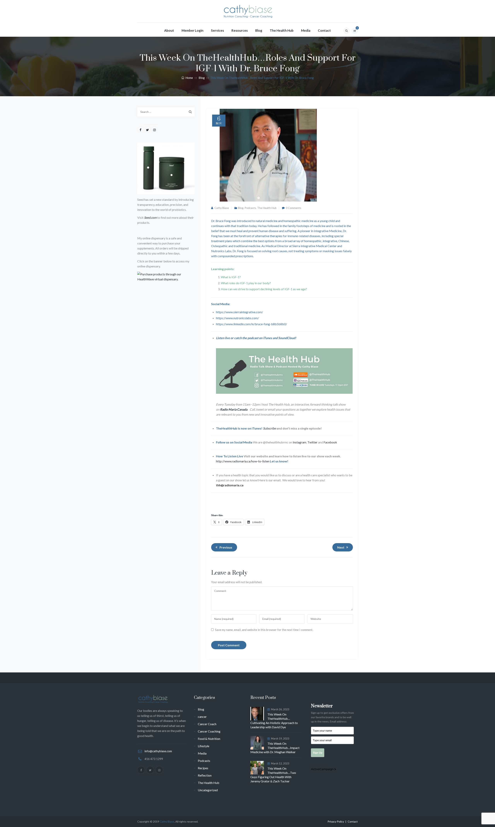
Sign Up (317, 752)
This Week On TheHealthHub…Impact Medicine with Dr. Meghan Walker (275, 748)
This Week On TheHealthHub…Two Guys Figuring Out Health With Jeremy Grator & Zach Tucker (273, 775)
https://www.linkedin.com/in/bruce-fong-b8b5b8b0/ (251, 324)
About (169, 30)
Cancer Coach (207, 724)
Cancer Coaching (209, 731)
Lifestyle (203, 746)
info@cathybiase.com (158, 751)
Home (188, 77)
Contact (324, 30)
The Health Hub (282, 30)
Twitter (312, 442)
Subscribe (270, 428)
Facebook (330, 442)
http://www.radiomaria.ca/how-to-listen (242, 461)
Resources (239, 30)
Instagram (299, 442)
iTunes (267, 338)
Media (305, 30)
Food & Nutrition (209, 738)
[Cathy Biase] (247, 11)
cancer (202, 716)
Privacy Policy (336, 821)
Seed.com (150, 217)
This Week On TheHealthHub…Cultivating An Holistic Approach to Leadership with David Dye (274, 720)
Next (340, 547)
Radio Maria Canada (233, 409)
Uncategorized (208, 790)
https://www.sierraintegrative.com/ (239, 312)
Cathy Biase (221, 207)
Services (217, 30)
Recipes (203, 768)
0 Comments (293, 207)
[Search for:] (166, 112)
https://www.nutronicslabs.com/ (237, 318)
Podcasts (250, 207)
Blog (258, 30)
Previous (225, 547)
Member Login (192, 30)
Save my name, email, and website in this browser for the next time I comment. (264, 629)
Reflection (205, 775)
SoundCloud (286, 338)
